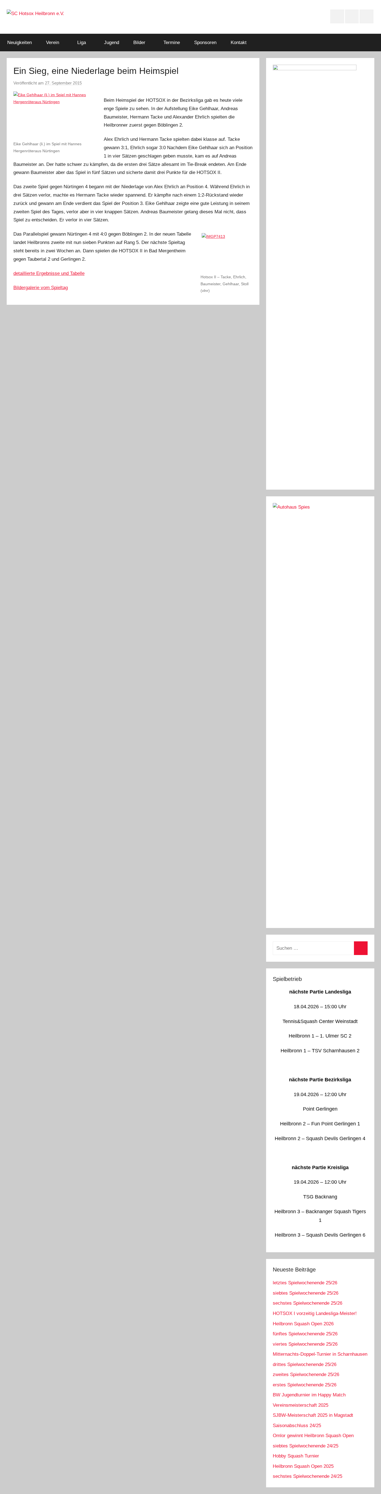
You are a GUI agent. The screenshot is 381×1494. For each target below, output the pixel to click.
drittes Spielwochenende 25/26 (304, 1364)
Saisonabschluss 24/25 (297, 1425)
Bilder (139, 42)
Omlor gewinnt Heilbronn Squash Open (313, 1435)
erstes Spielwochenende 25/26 (304, 1384)
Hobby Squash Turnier (296, 1456)
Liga (81, 42)
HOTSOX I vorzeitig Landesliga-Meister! (315, 1313)
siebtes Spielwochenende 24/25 (305, 1446)
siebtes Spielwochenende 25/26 (305, 1293)
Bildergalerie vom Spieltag (40, 287)
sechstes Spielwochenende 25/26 (307, 1303)
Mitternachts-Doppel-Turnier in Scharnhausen (320, 1354)
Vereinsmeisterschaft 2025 (300, 1405)
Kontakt (239, 42)
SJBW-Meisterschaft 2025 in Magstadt (313, 1415)
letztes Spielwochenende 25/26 (305, 1282)
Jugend (111, 42)
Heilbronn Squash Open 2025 (303, 1466)
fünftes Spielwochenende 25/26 (305, 1333)
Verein (52, 42)
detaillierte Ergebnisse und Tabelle (49, 273)
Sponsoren (205, 42)
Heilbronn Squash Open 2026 (303, 1323)
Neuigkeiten (19, 42)
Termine (171, 42)
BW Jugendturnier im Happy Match (309, 1395)
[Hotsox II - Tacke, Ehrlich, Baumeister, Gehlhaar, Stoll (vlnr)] (227, 252)
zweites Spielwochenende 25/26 (306, 1374)
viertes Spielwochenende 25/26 (305, 1344)
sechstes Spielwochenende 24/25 (307, 1476)
